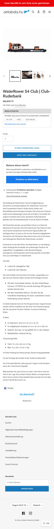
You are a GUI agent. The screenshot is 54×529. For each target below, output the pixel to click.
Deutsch (36, 505)
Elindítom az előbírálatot (27, 179)
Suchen (8, 422)
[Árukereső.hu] (27, 395)
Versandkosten (20, 105)
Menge (5, 134)
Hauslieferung (10, 450)
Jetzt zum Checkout (27, 155)
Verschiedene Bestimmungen (17, 457)
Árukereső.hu (27, 401)
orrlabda (23, 520)
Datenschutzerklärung (14, 436)
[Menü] (49, 12)
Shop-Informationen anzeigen (16, 196)
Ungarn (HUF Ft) (19, 505)
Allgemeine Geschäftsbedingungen (19, 429)
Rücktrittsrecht (11, 443)
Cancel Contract (11, 464)
